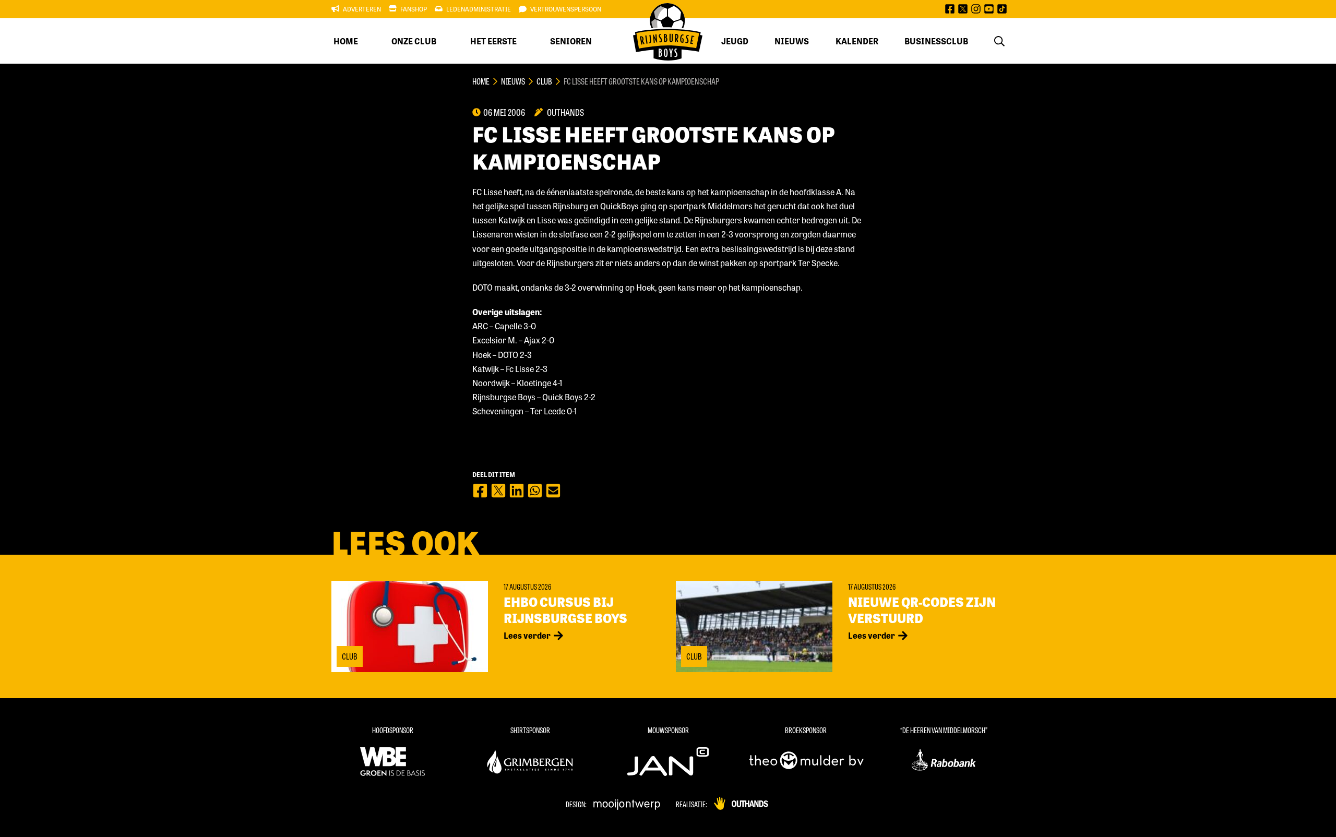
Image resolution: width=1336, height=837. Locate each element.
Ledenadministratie (478, 9)
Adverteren (362, 9)
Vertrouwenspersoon (565, 9)
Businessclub (936, 41)
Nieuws (791, 41)
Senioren (571, 41)
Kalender (857, 41)
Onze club (413, 41)
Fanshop (413, 9)
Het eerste (493, 41)
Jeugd (734, 41)
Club (544, 81)
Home (345, 41)
